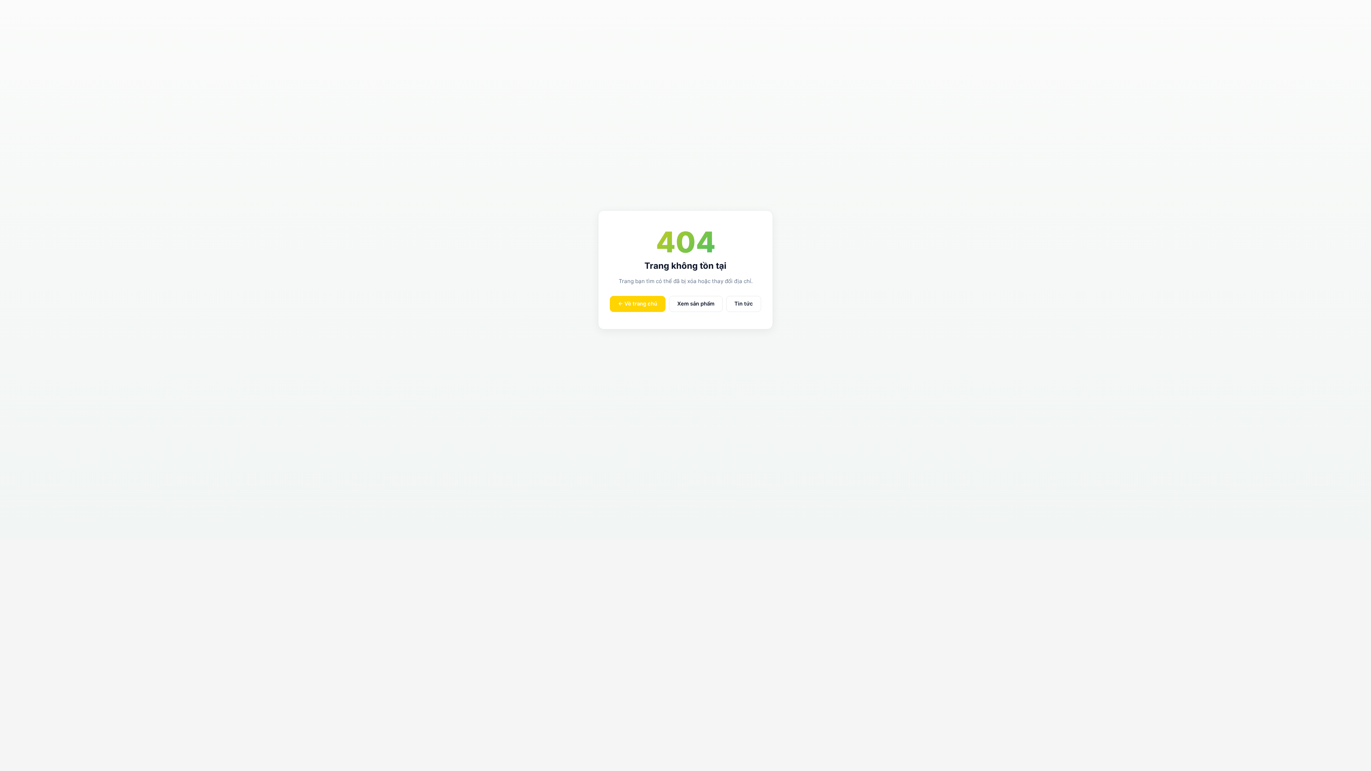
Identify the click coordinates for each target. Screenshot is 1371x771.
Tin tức (743, 304)
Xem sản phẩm (695, 304)
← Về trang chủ (637, 304)
